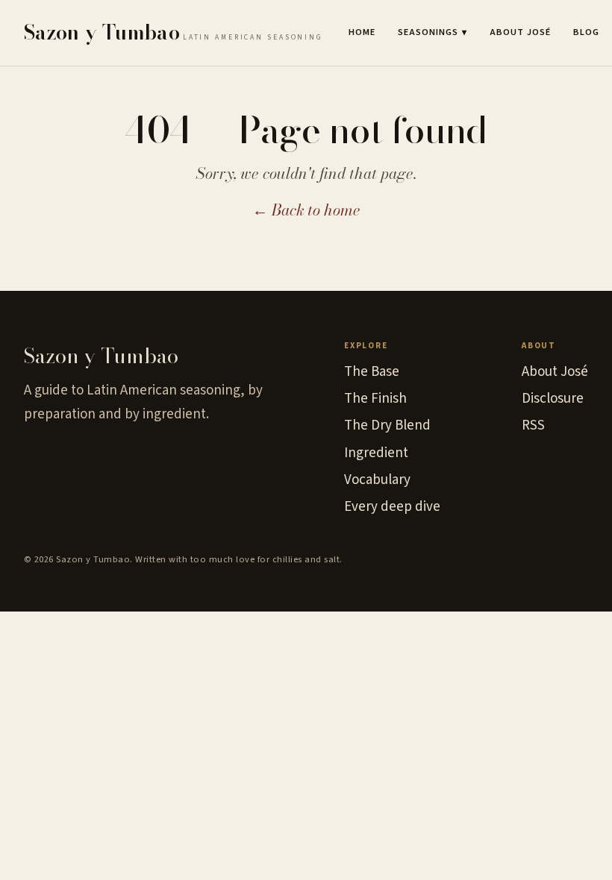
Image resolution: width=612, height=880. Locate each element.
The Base (371, 372)
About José (520, 32)
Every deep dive (392, 507)
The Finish (375, 399)
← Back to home (306, 209)
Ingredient (376, 453)
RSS (533, 425)
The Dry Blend (387, 425)
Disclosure (553, 399)
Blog (586, 32)
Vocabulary (377, 480)
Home (362, 32)
